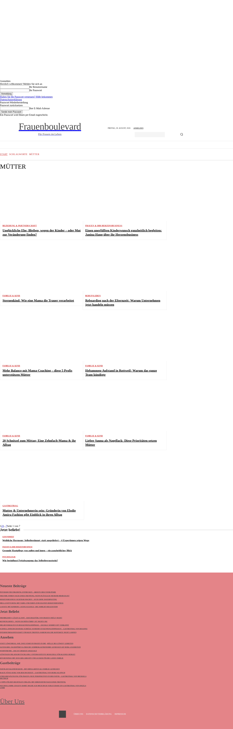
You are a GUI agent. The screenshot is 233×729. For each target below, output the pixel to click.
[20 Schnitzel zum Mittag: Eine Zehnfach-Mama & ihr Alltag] (39, 407)
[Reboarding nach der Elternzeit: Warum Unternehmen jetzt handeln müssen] (122, 267)
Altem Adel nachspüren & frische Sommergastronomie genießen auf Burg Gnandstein (40, 647)
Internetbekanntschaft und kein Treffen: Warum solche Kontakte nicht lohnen (38, 632)
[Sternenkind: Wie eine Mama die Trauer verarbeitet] (39, 267)
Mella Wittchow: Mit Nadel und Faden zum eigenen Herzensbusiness (31, 603)
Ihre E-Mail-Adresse (39, 108)
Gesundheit (8, 537)
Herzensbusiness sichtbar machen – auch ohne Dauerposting (28, 599)
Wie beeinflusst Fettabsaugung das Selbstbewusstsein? (30, 560)
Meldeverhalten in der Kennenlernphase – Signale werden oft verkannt (34, 625)
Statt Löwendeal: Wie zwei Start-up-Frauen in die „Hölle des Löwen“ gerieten (36, 643)
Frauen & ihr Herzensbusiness (103, 226)
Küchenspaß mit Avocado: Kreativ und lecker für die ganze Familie (31, 658)
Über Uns (12, 701)
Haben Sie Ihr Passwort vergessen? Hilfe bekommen (26, 96)
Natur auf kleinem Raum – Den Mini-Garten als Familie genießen (30, 669)
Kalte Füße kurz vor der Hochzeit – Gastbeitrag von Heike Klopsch (32, 673)
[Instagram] (62, 714)
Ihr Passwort (35, 90)
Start (4, 154)
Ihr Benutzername (38, 87)
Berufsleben (93, 296)
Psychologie (9, 557)
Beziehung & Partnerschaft (20, 226)
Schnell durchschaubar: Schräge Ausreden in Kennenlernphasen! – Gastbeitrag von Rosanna (43, 629)
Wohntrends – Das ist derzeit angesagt (18, 651)
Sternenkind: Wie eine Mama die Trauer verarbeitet (38, 300)
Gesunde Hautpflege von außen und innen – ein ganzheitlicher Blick (37, 550)
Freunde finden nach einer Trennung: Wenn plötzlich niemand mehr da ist (34, 596)
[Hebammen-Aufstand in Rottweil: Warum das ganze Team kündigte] (122, 337)
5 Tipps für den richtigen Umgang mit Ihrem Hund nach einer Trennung (33, 682)
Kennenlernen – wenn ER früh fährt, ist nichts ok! (23, 621)
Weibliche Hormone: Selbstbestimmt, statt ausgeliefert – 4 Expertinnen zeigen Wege (45, 540)
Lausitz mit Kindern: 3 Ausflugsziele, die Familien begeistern (29, 607)
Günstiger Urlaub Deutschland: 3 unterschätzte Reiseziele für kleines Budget (37, 654)
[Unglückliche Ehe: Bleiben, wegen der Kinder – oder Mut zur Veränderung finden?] (39, 197)
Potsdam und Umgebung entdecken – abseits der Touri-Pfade (28, 592)
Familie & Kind (11, 296)
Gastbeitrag (10, 506)
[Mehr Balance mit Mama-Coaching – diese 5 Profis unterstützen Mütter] (39, 337)
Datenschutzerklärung (11, 99)
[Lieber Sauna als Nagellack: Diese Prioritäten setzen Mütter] (122, 407)
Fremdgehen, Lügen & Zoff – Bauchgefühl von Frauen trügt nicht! (31, 618)
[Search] (181, 134)
